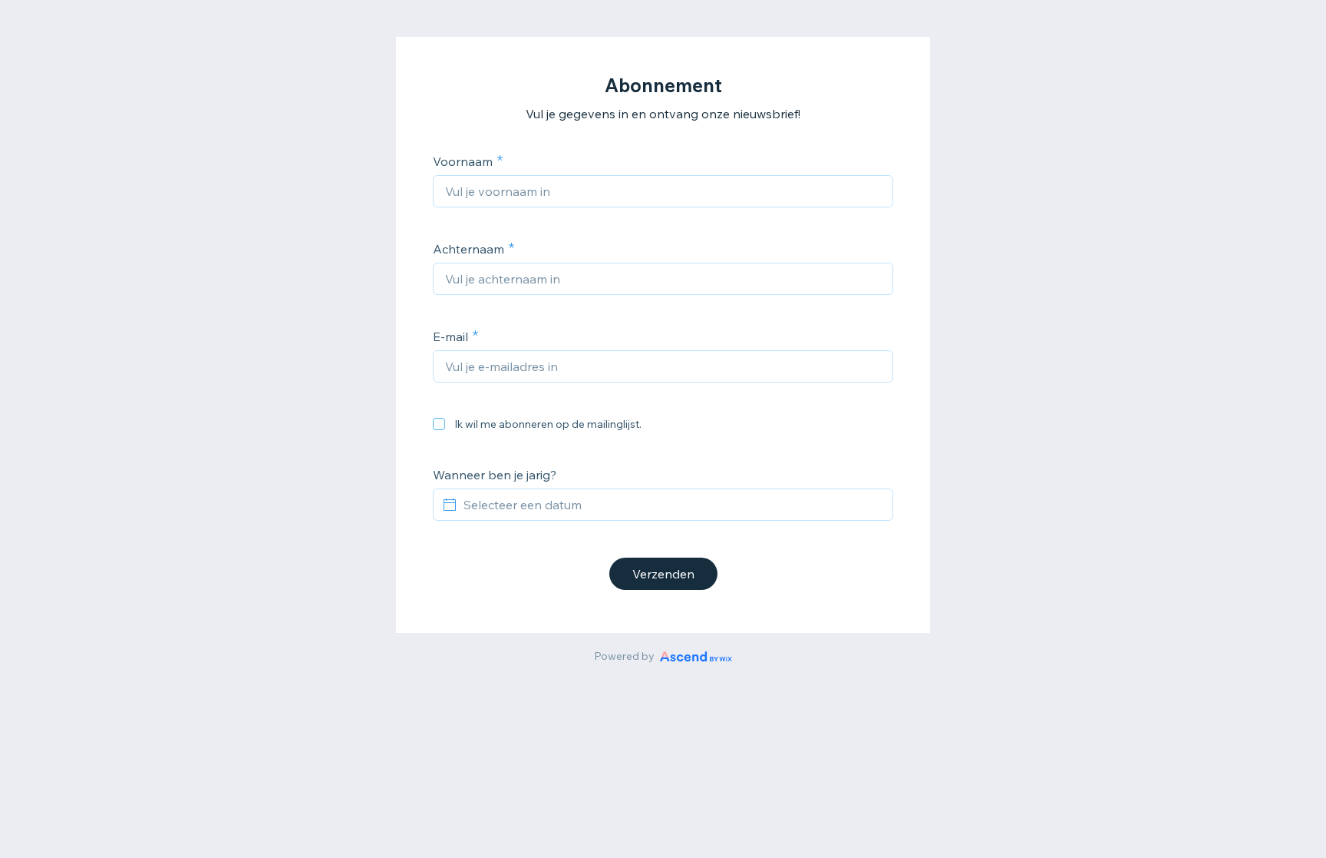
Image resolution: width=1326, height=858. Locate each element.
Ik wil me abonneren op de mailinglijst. (548, 424)
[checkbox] (439, 424)
